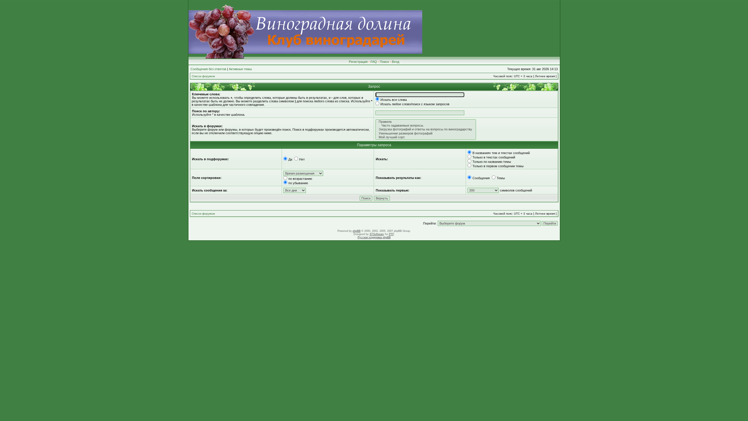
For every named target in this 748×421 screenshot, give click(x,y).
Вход (395, 61)
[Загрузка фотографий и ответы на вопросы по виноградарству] (425, 129)
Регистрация (358, 61)
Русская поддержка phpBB (374, 237)
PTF (391, 234)
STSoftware (377, 234)
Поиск (384, 61)
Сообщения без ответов (208, 69)
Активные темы (240, 69)
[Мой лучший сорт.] (425, 137)
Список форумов (203, 76)
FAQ (373, 61)
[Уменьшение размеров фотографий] (425, 133)
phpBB (357, 231)
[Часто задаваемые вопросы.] (425, 125)
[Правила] (425, 122)
